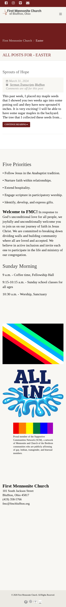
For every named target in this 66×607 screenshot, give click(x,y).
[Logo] (22, 12)
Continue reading (15, 124)
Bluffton (40, 84)
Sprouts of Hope (16, 72)
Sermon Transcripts (22, 84)
